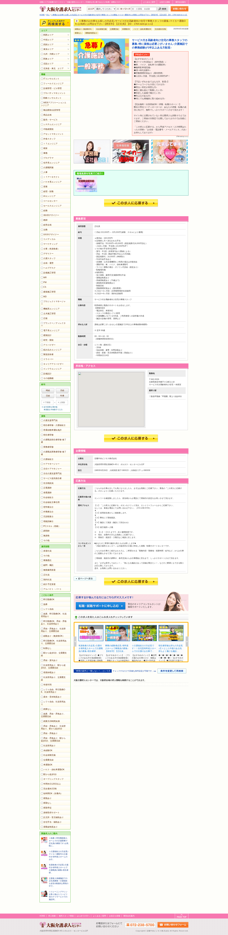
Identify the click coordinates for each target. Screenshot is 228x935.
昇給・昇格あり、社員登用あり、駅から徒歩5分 (53, 727)
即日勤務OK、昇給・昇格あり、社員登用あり (54, 622)
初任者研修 (48, 435)
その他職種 (48, 378)
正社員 (46, 575)
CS (44, 287)
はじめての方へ (83, 916)
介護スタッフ (49, 258)
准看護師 (47, 492)
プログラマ (48, 158)
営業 (45, 186)
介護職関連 (48, 167)
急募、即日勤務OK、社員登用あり (54, 615)
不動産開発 (48, 129)
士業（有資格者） (51, 249)
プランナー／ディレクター (53, 324)
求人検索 (52, 916)
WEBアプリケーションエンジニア (53, 103)
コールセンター (50, 201)
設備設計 (47, 373)
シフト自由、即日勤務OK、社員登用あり (53, 690)
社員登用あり (49, 745)
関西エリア (48, 35)
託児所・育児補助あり (53, 817)
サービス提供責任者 (52, 478)
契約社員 (47, 579)
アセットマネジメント (53, 134)
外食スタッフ (49, 139)
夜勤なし (47, 803)
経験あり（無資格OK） (54, 636)
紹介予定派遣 (49, 584)
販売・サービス (50, 120)
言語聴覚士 (48, 516)
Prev (75, 641)
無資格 (46, 535)
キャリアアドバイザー (53, 364)
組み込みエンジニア (52, 350)
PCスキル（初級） (51, 526)
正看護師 (47, 488)
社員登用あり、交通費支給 (53, 678)
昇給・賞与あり (50, 660)
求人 (48, 15)
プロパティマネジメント (54, 93)
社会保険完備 (49, 755)
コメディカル (49, 239)
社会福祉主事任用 (51, 502)
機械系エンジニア (51, 309)
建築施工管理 (49, 292)
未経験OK (47, 750)
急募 (45, 604)
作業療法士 (48, 512)
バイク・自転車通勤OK (54, 769)
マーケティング (50, 244)
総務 (45, 210)
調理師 (46, 531)
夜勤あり (47, 798)
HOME (42, 15)
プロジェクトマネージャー (53, 302)
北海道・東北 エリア (53, 68)
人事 (45, 172)
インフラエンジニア (52, 369)
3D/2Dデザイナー (51, 215)
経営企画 (47, 225)
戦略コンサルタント (52, 98)
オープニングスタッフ (53, 779)
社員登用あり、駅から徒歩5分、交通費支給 (53, 666)
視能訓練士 (48, 521)
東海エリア (48, 49)
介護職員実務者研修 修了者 (53, 453)
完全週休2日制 (50, 788)
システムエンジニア (52, 124)
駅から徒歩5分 (50, 774)
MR (45, 277)
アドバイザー (49, 345)
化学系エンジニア (51, 163)
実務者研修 (48, 447)
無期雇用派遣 (49, 570)
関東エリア (48, 59)
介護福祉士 (48, 459)
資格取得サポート (51, 812)
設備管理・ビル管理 (52, 88)
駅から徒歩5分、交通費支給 (54, 654)
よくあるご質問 (149, 2)
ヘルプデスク (49, 268)
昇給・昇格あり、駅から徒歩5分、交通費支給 (53, 739)
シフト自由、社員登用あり (53, 702)
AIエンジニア (49, 196)
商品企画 (47, 115)
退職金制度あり (50, 827)
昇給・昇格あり (50, 733)
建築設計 (47, 335)
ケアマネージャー (51, 464)
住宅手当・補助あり (52, 822)
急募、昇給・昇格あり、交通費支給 (53, 715)
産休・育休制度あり (52, 697)
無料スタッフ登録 (66, 916)
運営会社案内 (180, 2)
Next (187, 641)
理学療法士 (48, 507)
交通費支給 (48, 760)
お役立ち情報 (165, 2)
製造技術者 (48, 354)
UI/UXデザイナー (51, 234)
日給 (48, 396)
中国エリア (48, 40)
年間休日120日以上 (52, 784)
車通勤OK (47, 765)
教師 (45, 220)
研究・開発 (48, 340)
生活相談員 (48, 483)
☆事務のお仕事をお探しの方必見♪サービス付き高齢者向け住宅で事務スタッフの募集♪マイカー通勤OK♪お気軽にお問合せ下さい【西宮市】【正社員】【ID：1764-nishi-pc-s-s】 (119, 15)
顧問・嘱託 (48, 565)
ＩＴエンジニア (50, 143)
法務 (45, 229)
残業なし (47, 709)
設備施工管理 (49, 272)
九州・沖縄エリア (51, 54)
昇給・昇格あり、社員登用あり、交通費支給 (53, 629)
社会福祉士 (48, 497)
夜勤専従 (47, 808)
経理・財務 (48, 191)
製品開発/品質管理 (51, 110)
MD (45, 296)
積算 (45, 148)
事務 (45, 153)
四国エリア (48, 44)
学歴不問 (47, 685)
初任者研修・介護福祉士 (54, 425)
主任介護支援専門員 (52, 473)
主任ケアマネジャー (52, 468)
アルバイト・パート (52, 589)
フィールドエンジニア (53, 83)
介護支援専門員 (50, 420)
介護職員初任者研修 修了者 (53, 440)
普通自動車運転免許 (52, 430)
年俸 (62, 396)
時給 (48, 390)
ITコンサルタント (51, 79)
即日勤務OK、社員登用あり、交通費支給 (54, 642)
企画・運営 (48, 263)
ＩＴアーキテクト (51, 177)
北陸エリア (48, 63)
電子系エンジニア (51, 330)
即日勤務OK (48, 599)
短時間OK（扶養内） (53, 793)
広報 (45, 318)
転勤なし (47, 648)
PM (45, 282)
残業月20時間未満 (51, 721)
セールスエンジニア (52, 206)
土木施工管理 (49, 313)
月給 (62, 390)
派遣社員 (47, 551)
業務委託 (47, 560)
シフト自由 (48, 609)
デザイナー (48, 253)
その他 (46, 540)
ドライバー (48, 359)
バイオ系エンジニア (52, 182)
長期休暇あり (49, 672)
